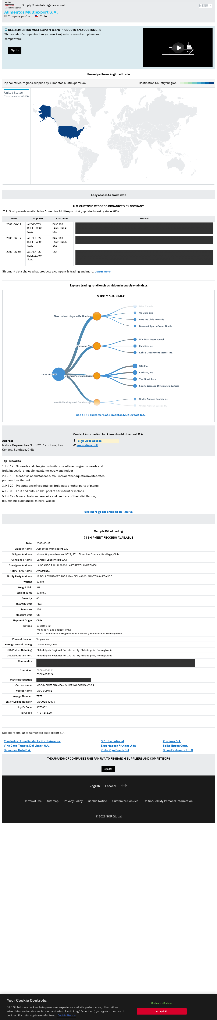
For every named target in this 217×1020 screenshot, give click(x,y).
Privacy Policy (73, 801)
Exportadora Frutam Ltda (118, 745)
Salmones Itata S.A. (17, 750)
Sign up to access (90, 440)
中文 (124, 786)
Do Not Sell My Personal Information (168, 801)
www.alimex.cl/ (87, 445)
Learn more (103, 271)
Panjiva (13, 5)
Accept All (161, 1011)
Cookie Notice (97, 801)
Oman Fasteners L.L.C (178, 750)
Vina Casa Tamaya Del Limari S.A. (27, 745)
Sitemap (52, 801)
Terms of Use (33, 801)
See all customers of (111, 415)
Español (110, 786)
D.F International (112, 741)
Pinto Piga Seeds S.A (115, 750)
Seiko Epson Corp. (175, 745)
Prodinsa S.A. (172, 741)
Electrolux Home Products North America (32, 741)
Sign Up (15, 50)
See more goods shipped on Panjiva (108, 511)
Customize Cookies (125, 801)
